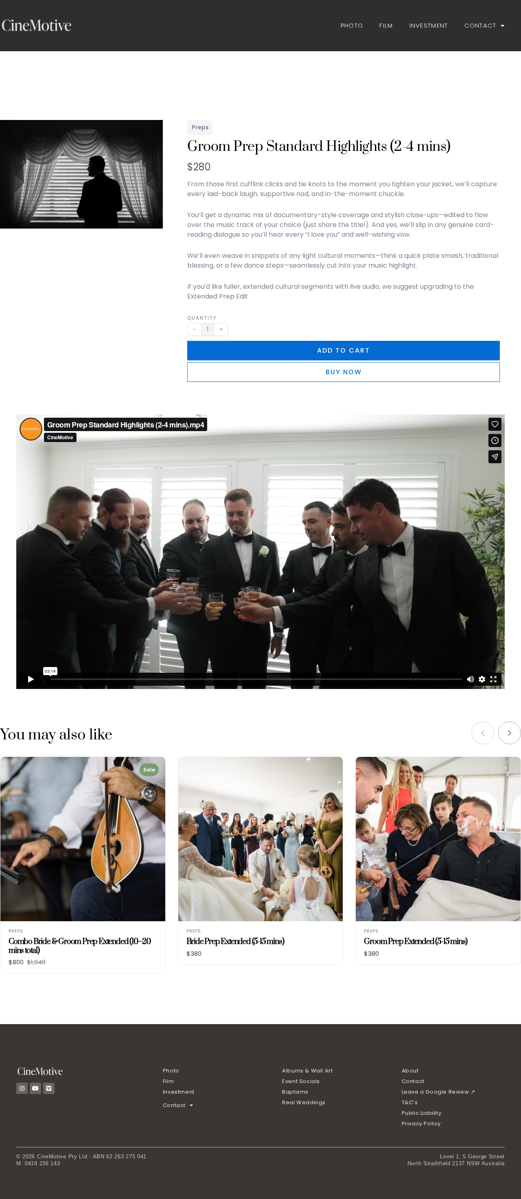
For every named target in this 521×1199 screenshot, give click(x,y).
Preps (200, 127)
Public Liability (422, 1113)
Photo (352, 25)
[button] (194, 329)
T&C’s (410, 1102)
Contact (480, 25)
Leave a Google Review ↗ (438, 1092)
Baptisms (295, 1092)
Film (386, 25)
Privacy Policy (421, 1123)
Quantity (202, 317)
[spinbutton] (208, 329)
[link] (509, 733)
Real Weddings (304, 1102)
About (410, 1071)
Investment (428, 25)
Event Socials (301, 1081)
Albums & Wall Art (307, 1071)
